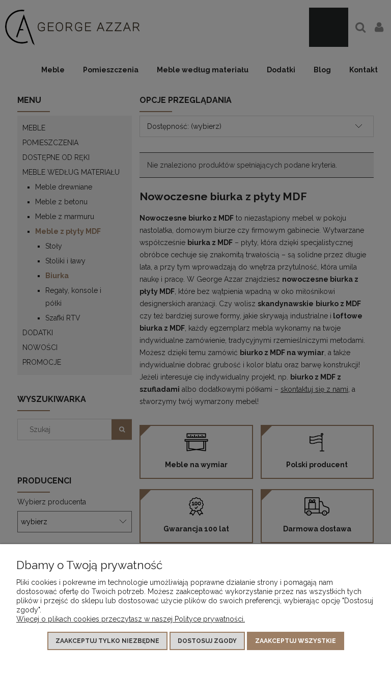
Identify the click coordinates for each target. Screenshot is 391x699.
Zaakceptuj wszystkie (295, 640)
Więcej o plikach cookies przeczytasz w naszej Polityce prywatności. (130, 619)
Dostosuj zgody (207, 640)
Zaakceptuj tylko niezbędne (107, 640)
